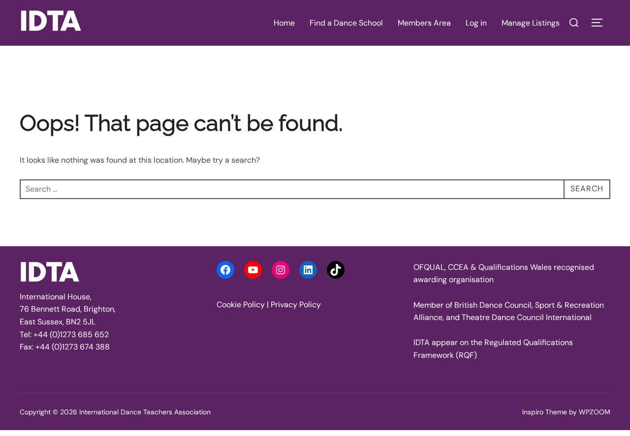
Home (284, 23)
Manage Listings (531, 23)
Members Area (424, 23)
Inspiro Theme (544, 411)
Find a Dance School (346, 23)
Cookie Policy (241, 304)
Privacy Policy (296, 304)
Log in (476, 23)
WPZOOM (594, 411)
